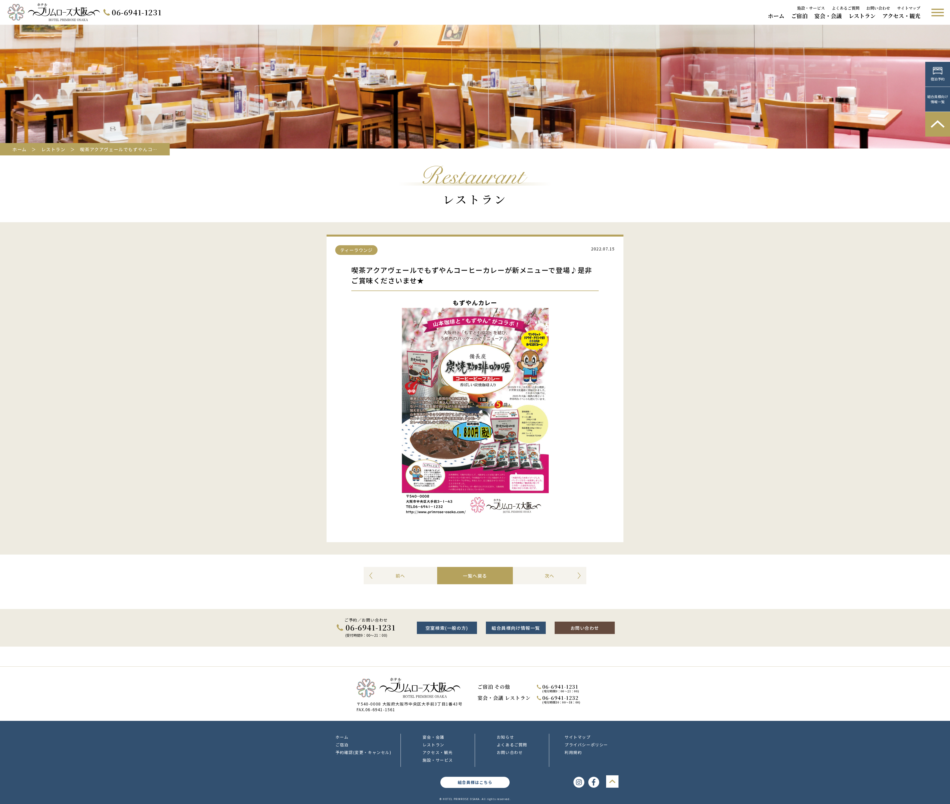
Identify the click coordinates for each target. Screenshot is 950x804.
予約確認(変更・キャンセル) (363, 752)
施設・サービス (811, 8)
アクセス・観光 (901, 16)
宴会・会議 (828, 16)
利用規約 (573, 752)
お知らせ (505, 737)
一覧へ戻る (475, 575)
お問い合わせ (878, 8)
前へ (400, 575)
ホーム (776, 16)
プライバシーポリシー (586, 745)
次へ (549, 575)
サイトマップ (908, 8)
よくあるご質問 (845, 8)
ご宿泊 (799, 16)
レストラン (862, 16)
